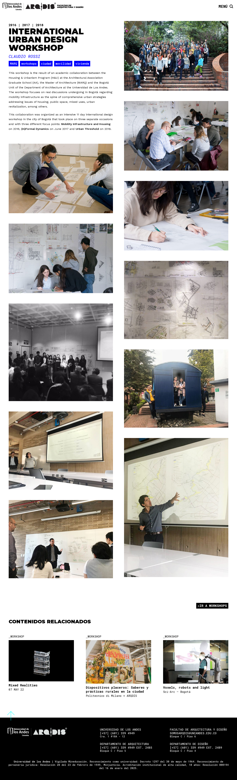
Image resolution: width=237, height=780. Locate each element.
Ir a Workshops (213, 605)
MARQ (13, 63)
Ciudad (46, 63)
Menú (223, 6)
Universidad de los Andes (32, 761)
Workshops (29, 63)
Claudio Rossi (24, 56)
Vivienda (82, 63)
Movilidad (63, 63)
